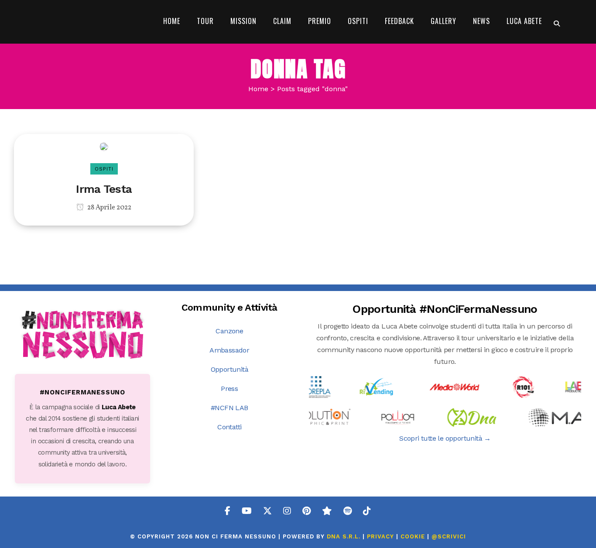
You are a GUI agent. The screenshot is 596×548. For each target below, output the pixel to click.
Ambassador (229, 350)
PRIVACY (380, 536)
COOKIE (413, 536)
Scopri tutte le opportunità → (445, 438)
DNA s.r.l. (345, 536)
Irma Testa (104, 188)
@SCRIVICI (449, 536)
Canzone (229, 331)
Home (258, 89)
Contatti (229, 427)
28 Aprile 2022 (108, 207)
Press (229, 388)
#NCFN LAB (229, 408)
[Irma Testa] (103, 146)
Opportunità (229, 369)
